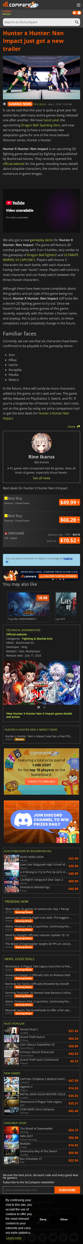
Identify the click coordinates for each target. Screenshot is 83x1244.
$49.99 (68, 502)
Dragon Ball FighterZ (42, 255)
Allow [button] (64, 1219)
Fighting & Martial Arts (37, 638)
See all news (41, 478)
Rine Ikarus (40, 104)
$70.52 (68, 540)
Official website (16, 634)
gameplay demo (41, 240)
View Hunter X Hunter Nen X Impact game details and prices (39, 715)
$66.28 (68, 519)
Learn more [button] (14, 1238)
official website (14, 164)
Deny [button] (43, 1219)
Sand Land (51, 120)
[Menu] (78, 5)
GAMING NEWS (20, 104)
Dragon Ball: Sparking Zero (40, 125)
